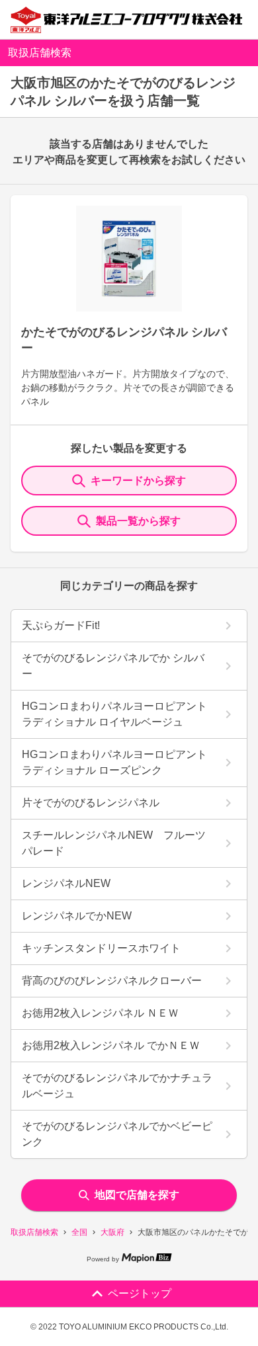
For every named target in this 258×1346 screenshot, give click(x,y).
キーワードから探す (138, 480)
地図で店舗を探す (137, 1194)
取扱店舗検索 (34, 1232)
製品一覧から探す (138, 520)
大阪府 (112, 1232)
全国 (79, 1232)
